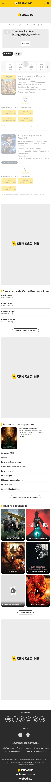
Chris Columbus (34, 148)
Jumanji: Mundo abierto (10, 489)
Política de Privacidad (13, 762)
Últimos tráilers (25, 612)
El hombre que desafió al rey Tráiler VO (13, 604)
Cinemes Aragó (7, 311)
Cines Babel (6, 303)
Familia (21, 144)
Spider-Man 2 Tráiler (38, 604)
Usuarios (25, 98)
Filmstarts (21, 748)
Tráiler (21, 437)
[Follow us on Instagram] (29, 719)
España (38, 84)
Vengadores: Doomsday (28, 428)
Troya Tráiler (13, 571)
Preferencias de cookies (25, 765)
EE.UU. (36, 144)
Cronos (4, 458)
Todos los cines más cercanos (25, 330)
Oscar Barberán (31, 90)
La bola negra (6, 476)
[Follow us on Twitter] (22, 719)
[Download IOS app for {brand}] (21, 734)
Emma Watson (24, 153)
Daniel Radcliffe (31, 151)
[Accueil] (23, 3)
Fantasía (28, 144)
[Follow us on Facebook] (15, 719)
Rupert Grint (44, 151)
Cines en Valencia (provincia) (36, 25)
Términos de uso (41, 760)
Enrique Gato (32, 87)
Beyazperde (38, 748)
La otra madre (6, 485)
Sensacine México (33, 751)
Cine (10, 25)
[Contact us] (42, 719)
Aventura (21, 84)
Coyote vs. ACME (7, 453)
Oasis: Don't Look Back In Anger (13, 467)
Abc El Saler (6, 295)
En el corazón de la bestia (11, 462)
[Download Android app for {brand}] (29, 734)
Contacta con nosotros (26, 760)
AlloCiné (6, 748)
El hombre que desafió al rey (12, 480)
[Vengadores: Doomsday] (9, 438)
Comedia (30, 84)
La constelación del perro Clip (13, 538)
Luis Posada (30, 92)
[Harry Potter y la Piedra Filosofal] (8, 144)
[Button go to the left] (3, 67)
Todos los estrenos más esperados (25, 497)
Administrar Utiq (27, 762)
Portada (4, 25)
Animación (40, 82)
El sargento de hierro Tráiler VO (38, 571)
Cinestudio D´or (8, 320)
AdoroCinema (10, 751)
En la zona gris (7, 471)
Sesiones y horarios (19, 25)
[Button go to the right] (47, 67)
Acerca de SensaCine (9, 760)
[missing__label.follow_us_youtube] (8, 719)
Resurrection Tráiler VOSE (38, 538)
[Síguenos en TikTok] (36, 719)
